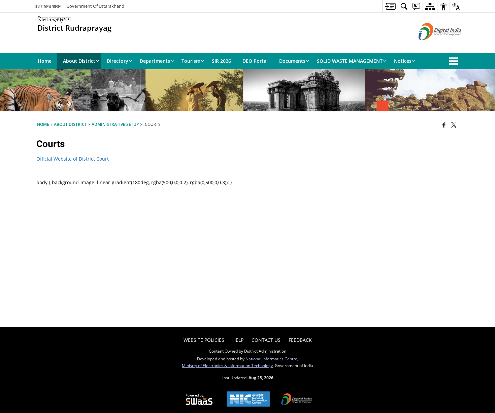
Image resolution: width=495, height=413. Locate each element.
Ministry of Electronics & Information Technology (227, 365)
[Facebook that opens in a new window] (444, 125)
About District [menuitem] (79, 61)
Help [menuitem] (237, 340)
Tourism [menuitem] (191, 61)
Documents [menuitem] (292, 61)
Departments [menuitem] (155, 61)
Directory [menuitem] (117, 61)
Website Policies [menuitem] (204, 340)
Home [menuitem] (45, 61)
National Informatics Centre (271, 358)
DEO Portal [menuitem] (255, 61)
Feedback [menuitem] (300, 340)
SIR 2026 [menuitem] (221, 61)
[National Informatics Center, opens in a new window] (248, 399)
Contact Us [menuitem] (266, 340)
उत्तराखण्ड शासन (48, 6)
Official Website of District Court (72, 159)
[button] (455, 61)
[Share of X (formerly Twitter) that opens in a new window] (454, 125)
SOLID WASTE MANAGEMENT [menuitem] (350, 61)
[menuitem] (390, 6)
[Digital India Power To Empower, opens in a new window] (296, 400)
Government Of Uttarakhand (95, 6)
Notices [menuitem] (402, 61)
